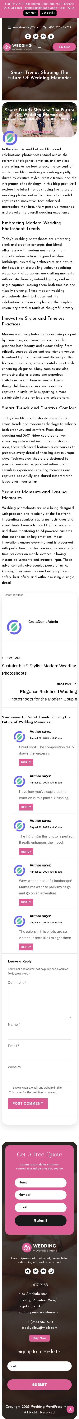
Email (13, 1046)
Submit (39, 1385)
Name (14, 1024)
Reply (26, 762)
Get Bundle (48, 12)
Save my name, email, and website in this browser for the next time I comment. (37, 1090)
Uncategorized (14, 595)
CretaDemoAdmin (21, 119)
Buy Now (30, 12)
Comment (17, 983)
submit (40, 1220)
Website (14, 1067)
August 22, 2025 (61, 119)
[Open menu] (39, 47)
